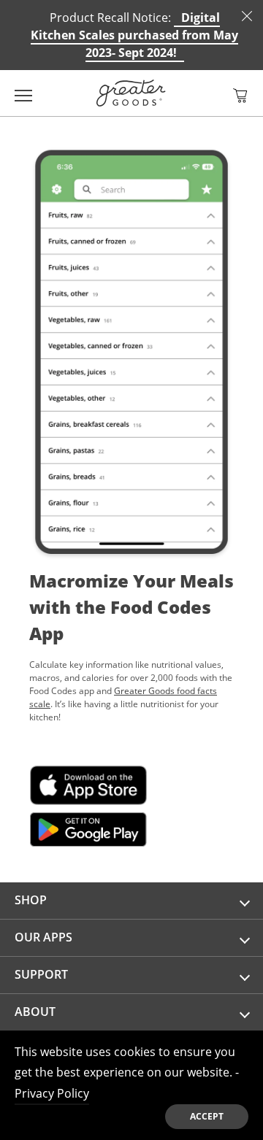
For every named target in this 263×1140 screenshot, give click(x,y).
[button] (240, 95)
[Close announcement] (247, 16)
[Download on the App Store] (88, 782)
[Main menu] (23, 93)
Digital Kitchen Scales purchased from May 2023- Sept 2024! (134, 35)
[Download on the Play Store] (88, 826)
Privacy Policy (52, 1093)
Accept (207, 1116)
